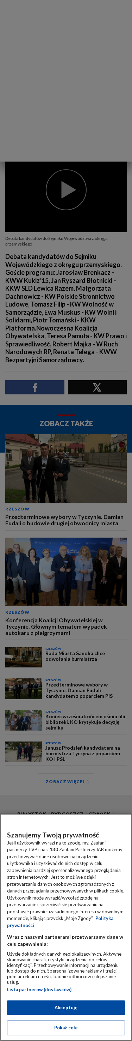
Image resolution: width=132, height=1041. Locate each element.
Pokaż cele (66, 1027)
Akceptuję (66, 1007)
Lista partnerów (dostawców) (39, 989)
